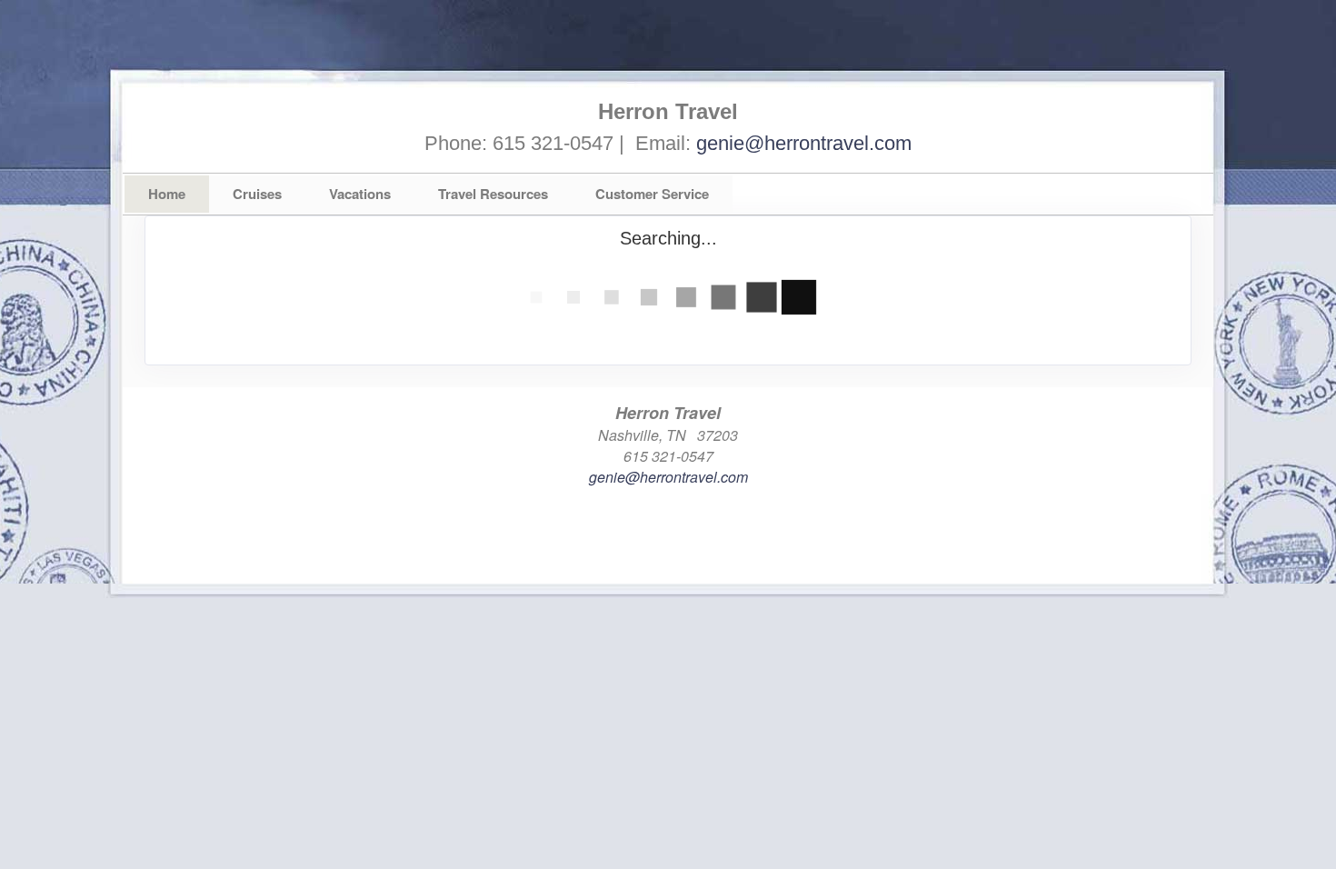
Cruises (257, 194)
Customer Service (652, 194)
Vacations (360, 194)
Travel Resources (493, 194)
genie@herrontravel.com (804, 143)
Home (166, 194)
